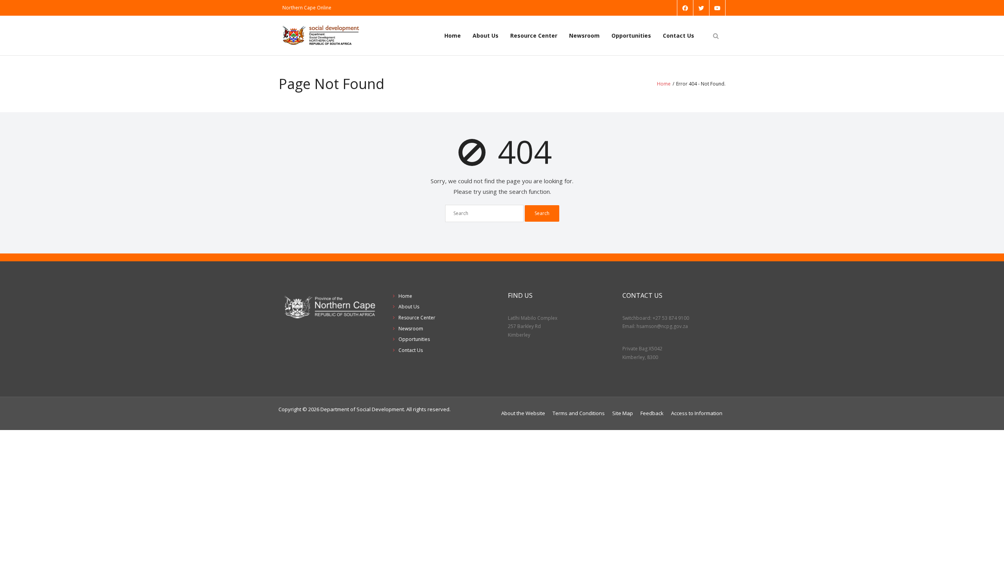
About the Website (523, 413)
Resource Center (533, 35)
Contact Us (678, 35)
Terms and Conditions (579, 413)
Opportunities (631, 35)
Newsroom (584, 35)
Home (452, 35)
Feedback (652, 413)
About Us (485, 35)
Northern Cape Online (306, 7)
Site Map (622, 413)
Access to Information (696, 413)
